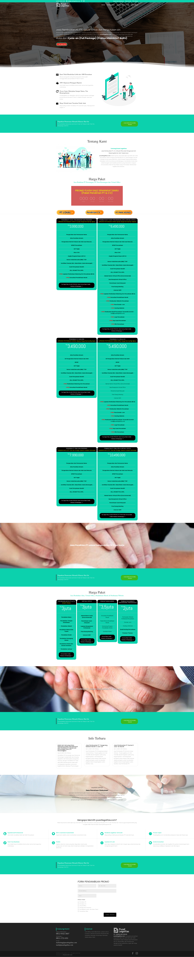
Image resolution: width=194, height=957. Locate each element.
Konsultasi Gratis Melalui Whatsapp (65, 655)
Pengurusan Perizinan (85, 907)
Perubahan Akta (83, 911)
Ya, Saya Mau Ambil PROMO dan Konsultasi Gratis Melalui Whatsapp (75, 285)
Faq (128, 5)
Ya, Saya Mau (62, 44)
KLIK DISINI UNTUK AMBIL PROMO (130, 123)
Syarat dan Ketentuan (118, 1)
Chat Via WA (128, 1)
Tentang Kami (111, 5)
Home (103, 5)
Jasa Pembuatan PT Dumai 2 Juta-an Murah (124, 746)
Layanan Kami (121, 5)
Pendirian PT (82, 902)
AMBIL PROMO (110, 914)
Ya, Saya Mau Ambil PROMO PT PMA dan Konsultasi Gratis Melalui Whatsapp (117, 515)
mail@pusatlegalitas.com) (118, 313)
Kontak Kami (134, 5)
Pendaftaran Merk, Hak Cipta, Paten (88, 909)
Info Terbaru (68, 753)
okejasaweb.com (67, 954)
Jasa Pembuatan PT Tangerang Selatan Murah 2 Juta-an (96, 746)
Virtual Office (82, 905)
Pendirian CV (82, 904)
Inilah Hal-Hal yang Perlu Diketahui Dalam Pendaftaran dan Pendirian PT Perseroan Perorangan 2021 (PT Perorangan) (68, 748)
